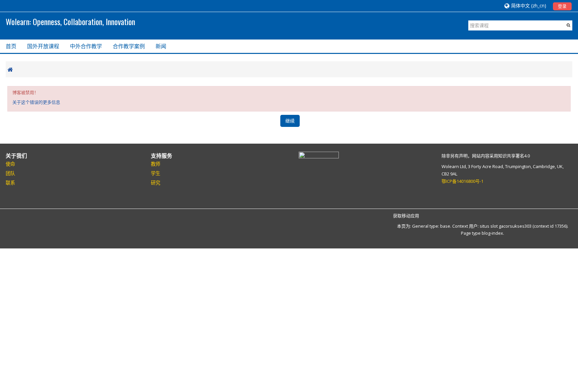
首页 (11, 46)
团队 (10, 173)
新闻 (161, 46)
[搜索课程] (568, 25)
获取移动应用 (406, 216)
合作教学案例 (129, 46)
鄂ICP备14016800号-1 (462, 181)
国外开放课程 (43, 46)
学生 (155, 173)
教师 (155, 164)
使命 (10, 164)
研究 (155, 182)
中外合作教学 (86, 46)
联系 (10, 182)
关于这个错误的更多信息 (36, 102)
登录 (562, 6)
